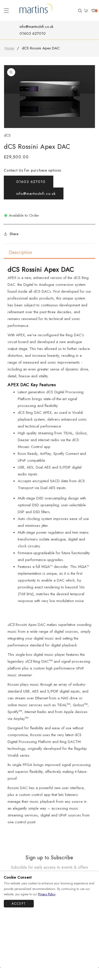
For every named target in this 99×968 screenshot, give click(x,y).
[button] (6, 10)
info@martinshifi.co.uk (36, 26)
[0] (91, 10)
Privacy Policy (46, 894)
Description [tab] (20, 252)
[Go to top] (92, 953)
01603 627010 (33, 33)
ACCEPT (19, 903)
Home (9, 48)
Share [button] (14, 233)
